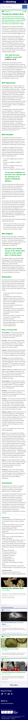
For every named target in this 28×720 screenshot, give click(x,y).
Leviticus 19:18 (11, 41)
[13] (17, 392)
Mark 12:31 (5, 211)
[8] (17, 341)
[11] (6, 372)
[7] (23, 333)
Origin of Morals (4, 656)
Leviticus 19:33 (11, 51)
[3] (15, 155)
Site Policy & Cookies (6, 718)
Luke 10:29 (5, 425)
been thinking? (7, 7)
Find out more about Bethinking (7, 703)
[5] (7, 261)
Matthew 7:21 (18, 209)
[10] (9, 363)
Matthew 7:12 (21, 33)
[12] (14, 384)
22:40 (23, 209)
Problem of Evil (18, 633)
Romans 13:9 (12, 213)
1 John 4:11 (14, 78)
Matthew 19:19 (12, 74)
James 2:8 (7, 78)
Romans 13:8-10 (14, 76)
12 (17, 78)
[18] (21, 471)
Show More (14, 685)
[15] (19, 415)
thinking (9, 1)
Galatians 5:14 (20, 213)
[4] (16, 245)
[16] (21, 439)
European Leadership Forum (18, 573)
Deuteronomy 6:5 (14, 66)
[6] (19, 270)
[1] (12, 94)
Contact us (13, 718)
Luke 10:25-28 (5, 76)
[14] (5, 401)
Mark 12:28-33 (20, 74)
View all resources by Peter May (8, 597)
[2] (18, 129)
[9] (4, 353)
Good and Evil (4, 605)
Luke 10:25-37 (6, 106)
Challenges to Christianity (6, 633)
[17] (3, 455)
